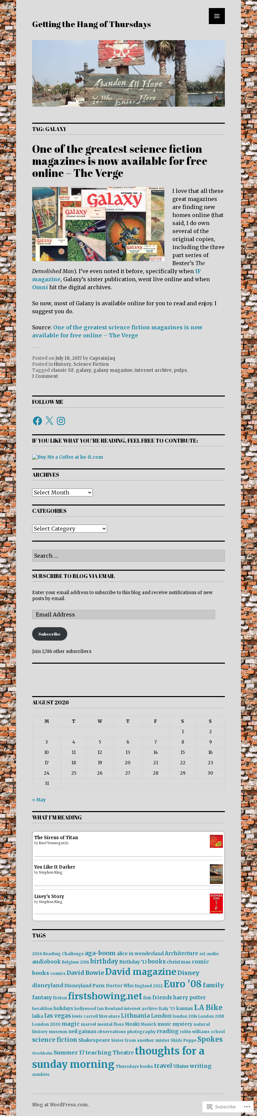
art (202, 953)
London (161, 1016)
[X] (49, 421)
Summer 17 (69, 1052)
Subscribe (49, 634)
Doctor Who (120, 986)
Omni (40, 287)
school (218, 1031)
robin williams (195, 1031)
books (157, 961)
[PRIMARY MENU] (217, 16)
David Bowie (85, 973)
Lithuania (135, 1015)
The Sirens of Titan (56, 838)
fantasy (42, 997)
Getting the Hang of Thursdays (91, 23)
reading (168, 1031)
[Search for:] (128, 556)
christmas (179, 962)
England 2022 (149, 985)
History (62, 364)
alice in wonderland (140, 954)
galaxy (83, 370)
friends (162, 997)
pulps (180, 370)
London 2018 (211, 1016)
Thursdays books (134, 1066)
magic (71, 1023)
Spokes (210, 1039)
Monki (132, 1024)
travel (163, 1066)
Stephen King (51, 872)
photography (141, 1031)
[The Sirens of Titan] (216, 846)
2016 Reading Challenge (58, 953)
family (213, 985)
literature (109, 1016)
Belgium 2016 (75, 962)
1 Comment (45, 376)
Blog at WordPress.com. (60, 1105)
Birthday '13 (133, 962)
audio (212, 953)
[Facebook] (37, 421)
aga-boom (100, 953)
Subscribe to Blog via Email (73, 576)
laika (37, 1016)
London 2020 (46, 1024)
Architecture (181, 953)
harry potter (189, 997)
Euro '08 (183, 984)
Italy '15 (166, 1008)
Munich (148, 1024)
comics (58, 973)
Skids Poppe (183, 1040)
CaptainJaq (102, 358)
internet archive (153, 370)
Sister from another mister (140, 1040)
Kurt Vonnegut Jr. (54, 843)
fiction (60, 997)
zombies (41, 1074)
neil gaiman (82, 1031)
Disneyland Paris (84, 986)
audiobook (46, 962)
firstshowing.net (105, 996)
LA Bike (208, 1007)
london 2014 (185, 1016)
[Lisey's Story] (216, 912)
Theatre (123, 1052)
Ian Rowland (110, 1008)
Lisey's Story (49, 896)
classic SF (62, 370)
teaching (98, 1052)
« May (39, 800)
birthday (104, 961)
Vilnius (181, 1066)
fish (147, 997)
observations (111, 1031)
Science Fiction (91, 364)
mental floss (110, 1024)
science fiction (54, 1039)
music (164, 1024)
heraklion (42, 1008)
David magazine (140, 971)
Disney (188, 973)
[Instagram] (61, 421)
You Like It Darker (54, 867)
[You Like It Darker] (216, 882)
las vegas (57, 1015)
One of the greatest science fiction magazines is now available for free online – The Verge (119, 160)
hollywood (85, 1008)
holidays (63, 1008)
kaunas (184, 1008)
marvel (88, 1024)
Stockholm (42, 1053)
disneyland (47, 985)
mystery (182, 1024)
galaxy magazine (113, 370)
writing (200, 1066)
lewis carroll (85, 1016)
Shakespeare (94, 1040)
